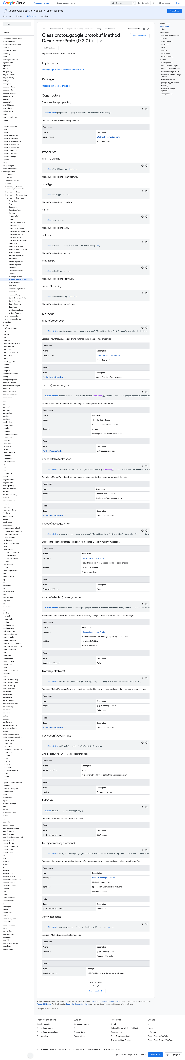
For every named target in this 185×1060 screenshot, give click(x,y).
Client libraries (54, 10)
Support (77, 1028)
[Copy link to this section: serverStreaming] (64, 286)
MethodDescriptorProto (54, 377)
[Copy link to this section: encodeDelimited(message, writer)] (85, 597)
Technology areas (41, 3)
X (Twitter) (152, 1032)
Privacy (53, 1049)
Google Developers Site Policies (77, 1004)
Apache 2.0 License (44, 1004)
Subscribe (155, 1055)
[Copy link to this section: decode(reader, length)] (71, 385)
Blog (150, 1024)
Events (150, 1028)
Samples (44, 16)
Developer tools (70, 29)
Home (44, 29)
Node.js (38, 10)
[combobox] (123, 3)
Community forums (81, 1024)
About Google (42, 1049)
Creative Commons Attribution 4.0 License (105, 1001)
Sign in (179, 3)
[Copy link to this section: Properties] (59, 152)
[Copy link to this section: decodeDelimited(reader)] (74, 459)
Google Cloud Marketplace (47, 1032)
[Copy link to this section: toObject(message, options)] (77, 843)
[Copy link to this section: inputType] (55, 184)
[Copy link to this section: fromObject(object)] (67, 671)
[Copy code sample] (146, 109)
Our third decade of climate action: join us (103, 1049)
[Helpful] (144, 29)
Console (145, 3)
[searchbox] (17, 24)
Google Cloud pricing (45, 1028)
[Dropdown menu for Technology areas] (52, 3)
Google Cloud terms (77, 1049)
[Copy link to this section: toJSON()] (55, 800)
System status (79, 1036)
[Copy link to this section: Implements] (60, 63)
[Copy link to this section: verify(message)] (63, 917)
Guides (19, 16)
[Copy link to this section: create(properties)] (66, 320)
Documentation (55, 29)
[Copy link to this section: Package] (56, 79)
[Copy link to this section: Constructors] (63, 95)
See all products (43, 1024)
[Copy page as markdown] (101, 41)
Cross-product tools (66, 3)
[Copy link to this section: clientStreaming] (62, 158)
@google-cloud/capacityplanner (56, 86)
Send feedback (139, 35)
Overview (7, 16)
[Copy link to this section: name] (51, 209)
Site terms (62, 1049)
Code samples (116, 1032)
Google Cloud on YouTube (158, 1036)
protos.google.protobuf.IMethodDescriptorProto (63, 70)
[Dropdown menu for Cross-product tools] (78, 3)
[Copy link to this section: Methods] (57, 314)
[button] (16, 171)
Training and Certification (121, 1040)
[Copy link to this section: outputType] (57, 260)
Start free (174, 11)
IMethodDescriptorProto (108, 137)
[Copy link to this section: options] (53, 235)
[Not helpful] (148, 29)
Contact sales (42, 1036)
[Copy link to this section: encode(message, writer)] (73, 523)
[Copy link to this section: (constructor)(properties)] (73, 102)
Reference (31, 16)
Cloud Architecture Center (121, 1036)
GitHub (113, 1024)
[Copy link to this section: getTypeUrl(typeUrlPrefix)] (73, 735)
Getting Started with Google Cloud (124, 1028)
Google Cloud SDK (19, 10)
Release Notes (79, 1032)
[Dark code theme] (142, 109)
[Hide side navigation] (30, 1055)
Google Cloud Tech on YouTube (160, 1040)
